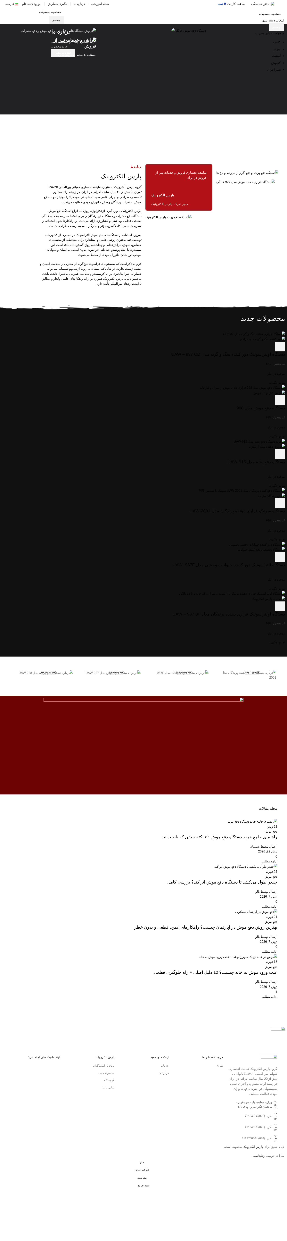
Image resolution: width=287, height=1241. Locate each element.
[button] (104, 78)
